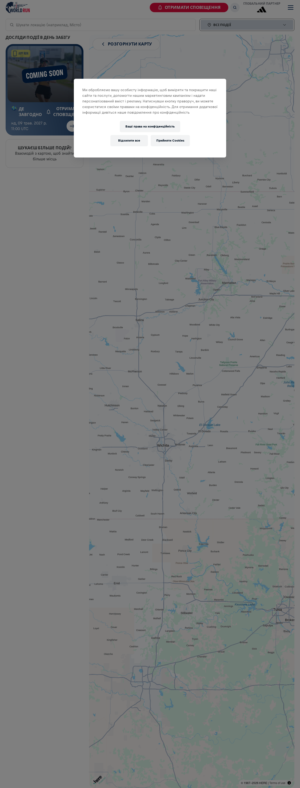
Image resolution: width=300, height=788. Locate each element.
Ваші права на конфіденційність (150, 126)
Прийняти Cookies (170, 140)
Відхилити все (129, 140)
